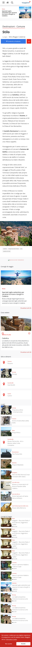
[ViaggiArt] (8, 2)
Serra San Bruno (16, 494)
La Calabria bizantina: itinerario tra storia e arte (20, 598)
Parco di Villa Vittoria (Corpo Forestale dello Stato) (21, 476)
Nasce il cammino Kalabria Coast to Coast (20, 566)
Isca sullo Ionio (15, 482)
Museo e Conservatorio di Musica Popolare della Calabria (20, 486)
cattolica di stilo (6, 251)
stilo (21, 248)
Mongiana (14, 472)
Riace (13, 430)
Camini (9, 393)
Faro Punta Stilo (17, 454)
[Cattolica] (16, 323)
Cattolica (5, 338)
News (3, 9)
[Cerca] (12, 2)
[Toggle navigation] (3, 2)
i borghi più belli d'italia (13, 248)
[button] (29, 333)
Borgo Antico (16, 432)
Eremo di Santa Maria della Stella (20, 422)
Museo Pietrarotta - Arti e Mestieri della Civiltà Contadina (15, 443)
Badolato (14, 463)
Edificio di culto (6, 334)
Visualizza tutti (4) (25, 352)
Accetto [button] (23, 643)
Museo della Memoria (19, 508)
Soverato (14, 562)
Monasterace (15, 452)
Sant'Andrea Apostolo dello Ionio (20, 506)
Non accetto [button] (8, 643)
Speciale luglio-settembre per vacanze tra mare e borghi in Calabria (9, 13)
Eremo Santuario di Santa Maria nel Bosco (20, 497)
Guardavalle (10, 383)
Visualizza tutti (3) (25, 308)
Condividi (13, 41)
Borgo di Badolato (17, 465)
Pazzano (10, 361)
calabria (5, 248)
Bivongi (14, 372)
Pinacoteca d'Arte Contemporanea (17, 411)
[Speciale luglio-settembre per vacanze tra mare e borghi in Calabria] (16, 277)
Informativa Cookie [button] (11, 639)
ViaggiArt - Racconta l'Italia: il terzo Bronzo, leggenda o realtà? (21, 522)
